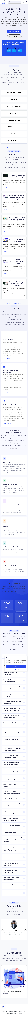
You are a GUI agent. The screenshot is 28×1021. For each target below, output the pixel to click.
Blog (15, 1013)
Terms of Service (13, 1011)
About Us (4, 1011)
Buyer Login (22, 1011)
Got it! (16, 666)
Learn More (6, 358)
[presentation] (2, 929)
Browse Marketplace (9, 392)
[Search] (24, 2)
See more (22, 937)
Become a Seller (15, 36)
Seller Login (10, 1013)
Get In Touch (7, 423)
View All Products (13, 31)
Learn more (16, 669)
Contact (20, 1013)
